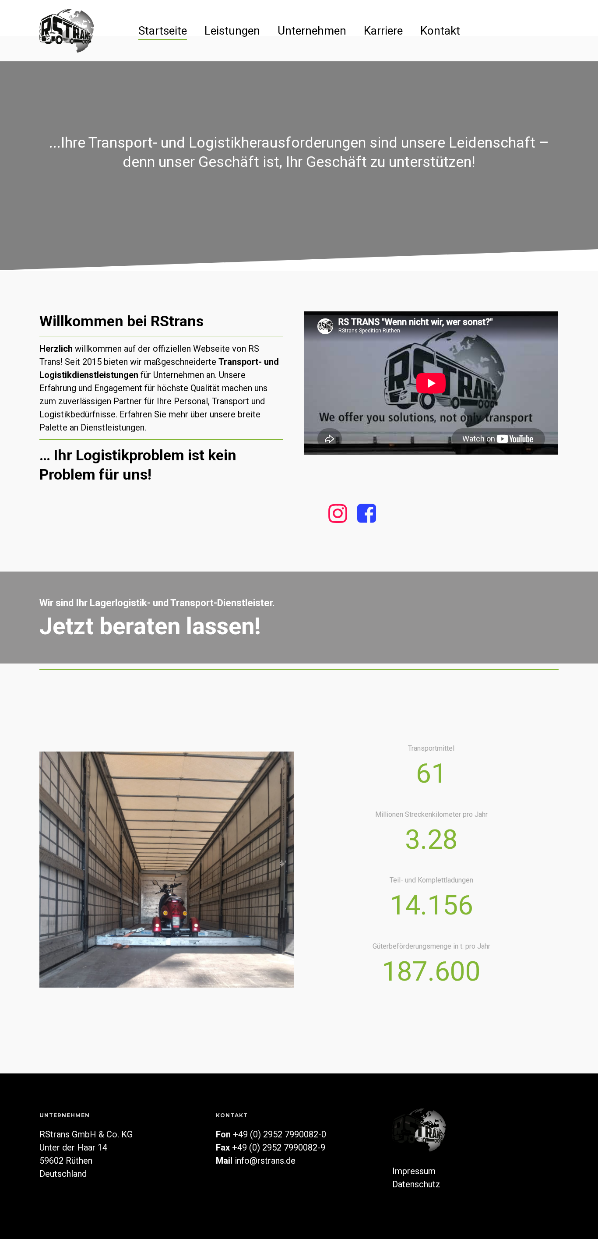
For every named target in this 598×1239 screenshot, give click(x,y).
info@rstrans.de (265, 1160)
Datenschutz (416, 1184)
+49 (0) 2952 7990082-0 (279, 1134)
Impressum (414, 1171)
